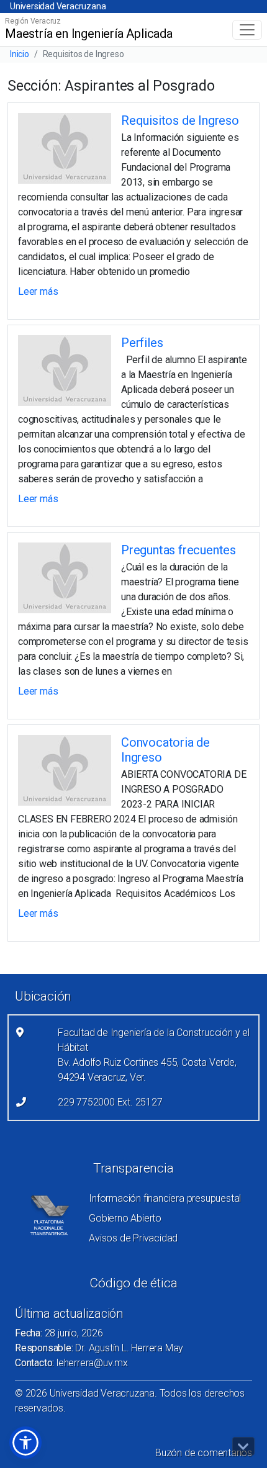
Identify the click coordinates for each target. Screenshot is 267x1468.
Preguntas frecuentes (178, 550)
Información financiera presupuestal (165, 1198)
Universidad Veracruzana (58, 6)
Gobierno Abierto (125, 1218)
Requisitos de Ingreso (180, 120)
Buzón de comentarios (203, 1453)
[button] (25, 1443)
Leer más (38, 291)
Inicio (19, 54)
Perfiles (142, 342)
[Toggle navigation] (247, 30)
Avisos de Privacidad (133, 1238)
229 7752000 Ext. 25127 (110, 1102)
